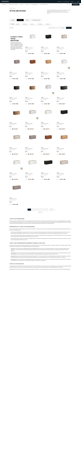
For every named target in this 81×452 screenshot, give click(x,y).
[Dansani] (5, 1)
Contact (72, 1)
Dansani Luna (13, 248)
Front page (10, 8)
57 (51, 209)
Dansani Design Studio (34, 4)
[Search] (67, 4)
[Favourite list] (69, 4)
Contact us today (12, 269)
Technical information (66, 1)
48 (56, 27)
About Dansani (59, 1)
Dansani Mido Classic (14, 259)
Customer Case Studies (44, 4)
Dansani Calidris (13, 252)
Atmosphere (63, 27)
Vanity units (14, 8)
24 (55, 27)
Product (69, 27)
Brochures (27, 4)
